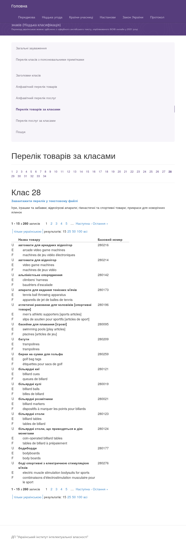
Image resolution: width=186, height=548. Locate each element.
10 (55, 171)
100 (79, 231)
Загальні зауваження (31, 48)
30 (19, 176)
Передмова (26, 17)
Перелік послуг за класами (36, 120)
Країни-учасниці (81, 17)
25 (151, 171)
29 (13, 176)
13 (74, 171)
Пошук (20, 131)
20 (119, 171)
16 (93, 171)
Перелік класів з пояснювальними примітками (50, 59)
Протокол (157, 17)
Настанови (108, 17)
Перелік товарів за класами (38, 109)
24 (144, 171)
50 (74, 231)
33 (38, 176)
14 (81, 171)
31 (25, 176)
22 (132, 171)
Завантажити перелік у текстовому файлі (44, 200)
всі (85, 231)
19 (113, 171)
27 (163, 171)
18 (106, 171)
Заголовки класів (28, 75)
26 (157, 171)
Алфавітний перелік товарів (36, 86)
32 (32, 176)
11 (62, 171)
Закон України (132, 17)
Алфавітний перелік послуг (36, 97)
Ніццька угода (52, 17)
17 (100, 171)
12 (68, 171)
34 (44, 176)
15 (87, 171)
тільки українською (28, 231)
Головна (19, 6)
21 (125, 171)
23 (138, 171)
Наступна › (84, 223)
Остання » (100, 223)
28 (170, 171)
